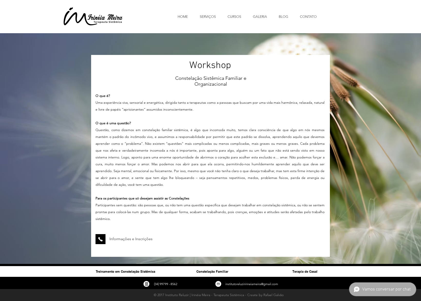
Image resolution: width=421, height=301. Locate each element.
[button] (236, 16)
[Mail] (218, 284)
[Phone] (146, 284)
